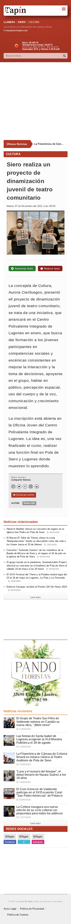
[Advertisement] (35, 101)
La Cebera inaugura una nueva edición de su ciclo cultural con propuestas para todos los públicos (39, 810)
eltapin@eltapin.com (17, 30)
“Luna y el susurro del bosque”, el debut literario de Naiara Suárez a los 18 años (41, 774)
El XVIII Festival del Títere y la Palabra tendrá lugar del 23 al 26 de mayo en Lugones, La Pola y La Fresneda (37, 577)
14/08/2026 (23, 746)
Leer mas (35, 597)
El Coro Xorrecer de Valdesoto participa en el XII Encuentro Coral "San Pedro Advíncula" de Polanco (39, 792)
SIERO (21, 22)
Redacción (29, 503)
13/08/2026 (23, 782)
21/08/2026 (23, 729)
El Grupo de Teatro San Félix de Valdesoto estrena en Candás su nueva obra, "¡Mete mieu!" (38, 721)
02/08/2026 (23, 799)
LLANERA (9, 22)
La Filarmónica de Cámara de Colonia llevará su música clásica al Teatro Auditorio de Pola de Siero (49, 144)
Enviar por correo (23, 495)
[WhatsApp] (13, 487)
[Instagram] (31, 487)
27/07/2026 (23, 817)
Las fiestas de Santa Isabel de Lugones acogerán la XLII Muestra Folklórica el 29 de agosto (39, 739)
